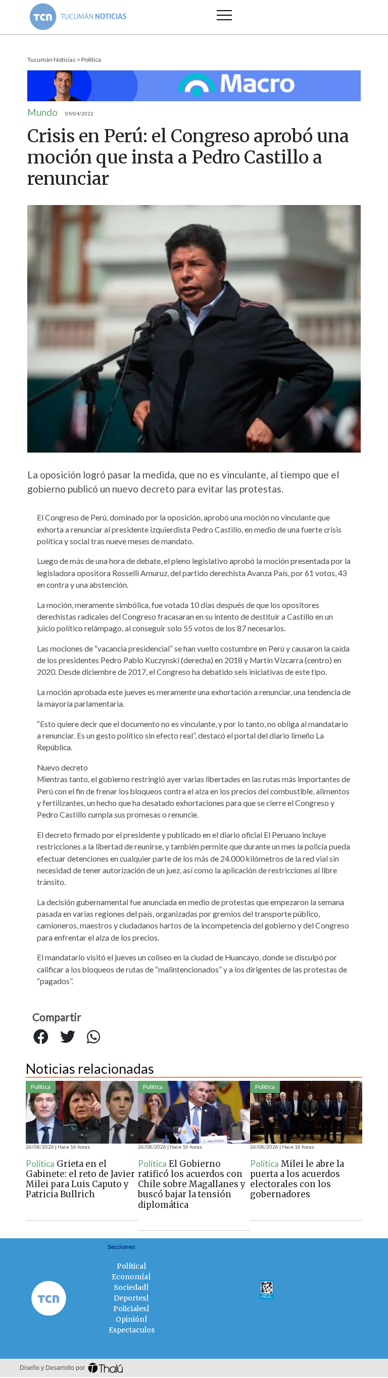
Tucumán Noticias (51, 59)
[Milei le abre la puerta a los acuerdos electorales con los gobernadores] (306, 1112)
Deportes (130, 1298)
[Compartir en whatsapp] (93, 1037)
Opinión (130, 1319)
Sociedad (130, 1287)
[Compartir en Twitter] (67, 1037)
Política (91, 59)
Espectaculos (132, 1329)
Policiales (130, 1308)
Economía (130, 1276)
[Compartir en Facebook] (41, 1037)
